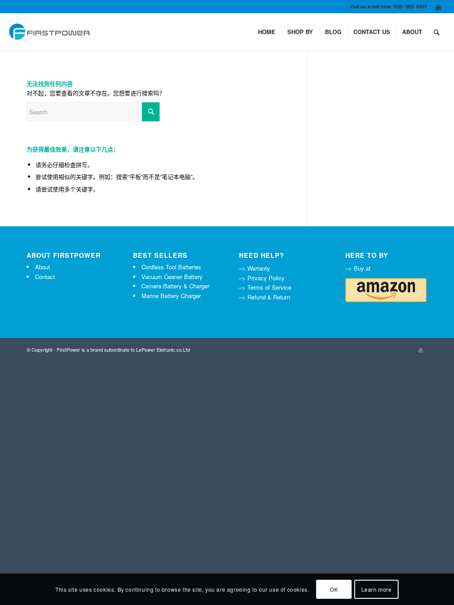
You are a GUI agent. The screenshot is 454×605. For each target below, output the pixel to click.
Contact (45, 276)
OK (334, 589)
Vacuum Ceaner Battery (172, 276)
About (42, 267)
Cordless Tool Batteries (171, 267)
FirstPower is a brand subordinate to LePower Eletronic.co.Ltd (123, 349)
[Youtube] (438, 6)
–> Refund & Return (264, 297)
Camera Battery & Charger (175, 286)
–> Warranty (254, 268)
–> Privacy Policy (262, 278)
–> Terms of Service (265, 287)
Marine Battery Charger (171, 295)
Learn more (376, 589)
